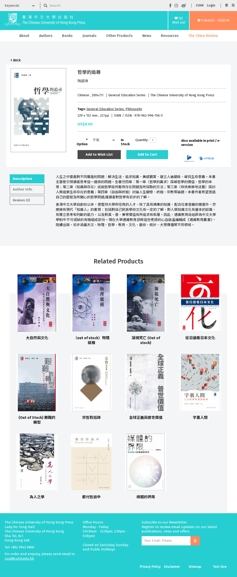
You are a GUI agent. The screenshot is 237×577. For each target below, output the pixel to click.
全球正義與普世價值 (145, 417)
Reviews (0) (21, 200)
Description (22, 179)
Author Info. (23, 189)
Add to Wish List (99, 154)
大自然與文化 (37, 338)
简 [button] (233, 5)
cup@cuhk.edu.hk (19, 558)
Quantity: (140, 140)
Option (82, 144)
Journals (89, 35)
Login (211, 5)
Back (17, 60)
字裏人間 (200, 417)
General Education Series (105, 109)
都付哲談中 (91, 497)
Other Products (119, 35)
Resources (170, 35)
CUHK (200, 5)
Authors (46, 35)
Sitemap (195, 567)
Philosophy (133, 109)
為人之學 (37, 497)
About (24, 35)
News (146, 35)
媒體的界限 (146, 497)
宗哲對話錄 (91, 417)
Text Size (220, 567)
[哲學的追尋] (38, 109)
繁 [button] (226, 5)
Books (67, 35)
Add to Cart (147, 154)
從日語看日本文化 (200, 338)
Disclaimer (172, 567)
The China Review (203, 35)
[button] (213, 20)
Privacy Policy (150, 567)
